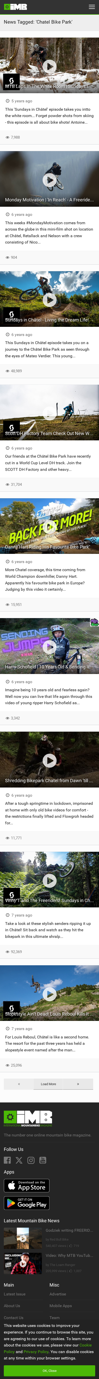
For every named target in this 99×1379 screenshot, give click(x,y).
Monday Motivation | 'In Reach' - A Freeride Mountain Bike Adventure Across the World (52, 199)
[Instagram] (31, 1161)
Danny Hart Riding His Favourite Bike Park (47, 547)
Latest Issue (14, 1294)
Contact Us (13, 1317)
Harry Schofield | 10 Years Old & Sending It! (48, 666)
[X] (19, 1161)
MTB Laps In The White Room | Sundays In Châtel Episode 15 (52, 86)
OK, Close (50, 1371)
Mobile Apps (61, 1305)
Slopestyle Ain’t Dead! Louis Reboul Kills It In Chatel (52, 1014)
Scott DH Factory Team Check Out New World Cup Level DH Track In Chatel (52, 433)
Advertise (58, 1294)
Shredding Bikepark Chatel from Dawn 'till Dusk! (52, 780)
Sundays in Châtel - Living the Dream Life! (47, 320)
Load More (48, 1084)
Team (55, 1317)
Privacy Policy (36, 1351)
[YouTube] (42, 1161)
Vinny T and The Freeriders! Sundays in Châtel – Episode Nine (52, 900)
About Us (12, 1305)
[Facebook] (8, 1161)
